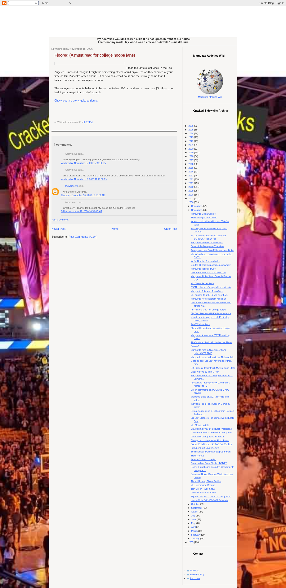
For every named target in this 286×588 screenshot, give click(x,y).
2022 (191, 141)
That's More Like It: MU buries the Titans (211, 342)
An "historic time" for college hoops (208, 309)
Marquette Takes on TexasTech (207, 291)
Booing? (195, 346)
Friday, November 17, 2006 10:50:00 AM (81, 211)
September (197, 508)
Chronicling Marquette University (207, 436)
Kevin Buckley (197, 574)
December (196, 206)
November (196, 210)
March (194, 531)
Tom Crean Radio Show (203, 489)
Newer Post (59, 228)
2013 (191, 175)
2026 (191, 126)
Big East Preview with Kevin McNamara (211, 313)
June (194, 519)
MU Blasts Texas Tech (202, 283)
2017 (191, 160)
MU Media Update (200, 425)
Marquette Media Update (203, 214)
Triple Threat (197, 455)
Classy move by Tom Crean (205, 371)
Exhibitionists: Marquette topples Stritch (211, 451)
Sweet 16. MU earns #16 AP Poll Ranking (211, 444)
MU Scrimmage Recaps (203, 485)
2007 (191, 198)
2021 (191, 145)
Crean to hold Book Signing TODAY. (209, 463)
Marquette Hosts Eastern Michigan (208, 298)
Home (115, 228)
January (195, 538)
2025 (191, 129)
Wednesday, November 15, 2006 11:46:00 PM (84, 179)
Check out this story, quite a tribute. (76, 100)
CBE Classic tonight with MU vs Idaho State (213, 368)
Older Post (170, 228)
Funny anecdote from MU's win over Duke (212, 250)
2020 (191, 148)
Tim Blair (194, 570)
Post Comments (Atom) (82, 236)
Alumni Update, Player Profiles (206, 481)
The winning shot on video (204, 217)
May (193, 523)
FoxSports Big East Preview (205, 448)
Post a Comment (60, 219)
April (193, 527)
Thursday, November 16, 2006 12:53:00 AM (83, 195)
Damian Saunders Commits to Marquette (211, 432)
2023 (191, 137)
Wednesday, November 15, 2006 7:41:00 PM (83, 163)
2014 (191, 171)
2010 (191, 187)
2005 (191, 542)
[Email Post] (93, 122)
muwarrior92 (71, 186)
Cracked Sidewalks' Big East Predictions (211, 429)
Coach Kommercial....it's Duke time (208, 272)
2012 (191, 179)
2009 (191, 190)
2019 (191, 152)
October (195, 504)
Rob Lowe (195, 578)
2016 (191, 164)
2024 (191, 133)
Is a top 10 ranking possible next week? (211, 265)
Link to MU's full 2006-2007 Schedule (209, 500)
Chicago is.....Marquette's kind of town (210, 440)
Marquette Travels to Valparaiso (207, 242)
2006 (191, 202)
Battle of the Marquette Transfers (207, 246)
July (193, 515)
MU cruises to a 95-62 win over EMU (209, 295)
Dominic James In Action (203, 492)
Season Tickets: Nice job (203, 459)
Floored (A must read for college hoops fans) (94, 55)
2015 (191, 168)
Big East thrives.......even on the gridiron (211, 496)
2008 (191, 194)
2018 (191, 156)
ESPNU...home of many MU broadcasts (211, 287)
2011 (191, 183)
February (196, 534)
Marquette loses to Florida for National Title (212, 357)
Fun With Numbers (200, 324)
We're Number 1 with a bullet (205, 261)
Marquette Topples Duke (203, 268)
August (195, 511)
